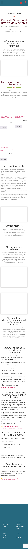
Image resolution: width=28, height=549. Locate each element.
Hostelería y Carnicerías (20, 526)
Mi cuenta (4, 535)
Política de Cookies (6, 531)
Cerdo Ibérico (18, 524)
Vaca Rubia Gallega (19, 537)
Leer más (3, 128)
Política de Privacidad (6, 528)
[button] (2, 2)
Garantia (4, 522)
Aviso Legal (5, 526)
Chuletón (17, 528)
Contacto (4, 533)
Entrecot (17, 530)
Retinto (17, 535)
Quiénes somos (5, 524)
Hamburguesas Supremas (20, 532)
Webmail (4, 537)
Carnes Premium (18, 522)
